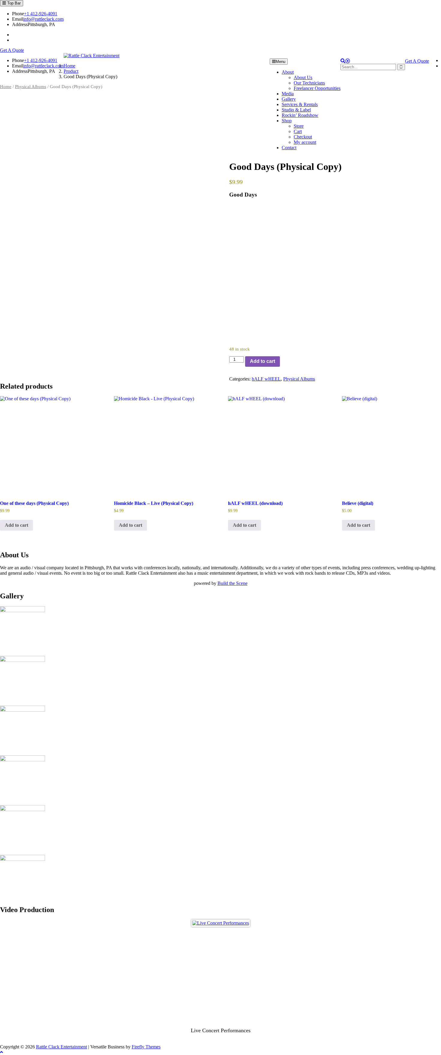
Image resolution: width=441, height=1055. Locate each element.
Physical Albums (30, 86)
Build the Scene (233, 583)
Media (288, 93)
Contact (289, 147)
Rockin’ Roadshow (300, 115)
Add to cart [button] (16, 525)
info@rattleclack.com (43, 19)
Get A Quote (12, 50)
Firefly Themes (146, 1046)
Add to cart (262, 361)
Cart (298, 131)
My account (305, 142)
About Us (303, 77)
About (288, 72)
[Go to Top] (1, 1052)
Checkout (303, 136)
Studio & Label (296, 109)
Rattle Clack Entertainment (61, 1046)
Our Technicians (309, 82)
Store (299, 126)
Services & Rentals (300, 104)
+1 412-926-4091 (40, 13)
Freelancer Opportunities (317, 88)
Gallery (289, 99)
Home (5, 86)
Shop (287, 120)
